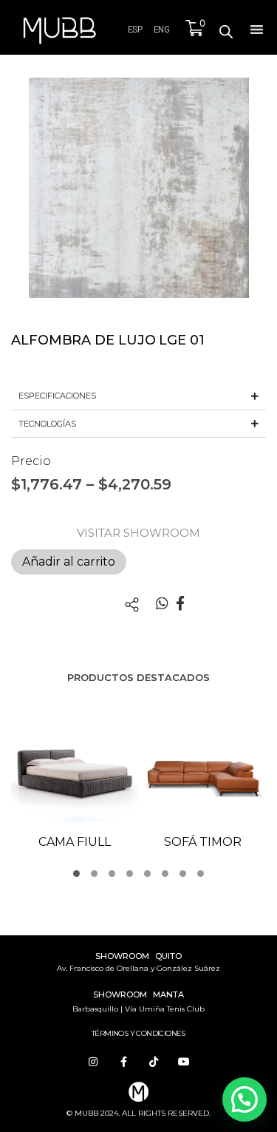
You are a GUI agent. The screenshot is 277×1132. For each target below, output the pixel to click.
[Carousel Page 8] (200, 873)
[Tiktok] (153, 1062)
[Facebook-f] (123, 1062)
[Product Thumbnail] (43, 104)
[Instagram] (93, 1062)
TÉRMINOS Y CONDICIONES (138, 1033)
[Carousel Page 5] (147, 873)
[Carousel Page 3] (112, 873)
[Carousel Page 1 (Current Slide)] (76, 873)
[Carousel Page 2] (94, 873)
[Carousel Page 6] (165, 873)
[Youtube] (184, 1062)
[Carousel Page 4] (129, 873)
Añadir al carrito (68, 562)
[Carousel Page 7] (182, 873)
